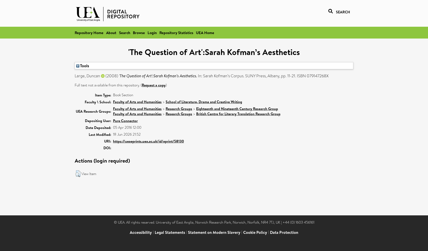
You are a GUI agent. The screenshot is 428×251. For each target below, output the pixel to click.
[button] (77, 173)
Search (124, 32)
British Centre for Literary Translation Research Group (238, 113)
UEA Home (205, 32)
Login (152, 32)
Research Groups (179, 108)
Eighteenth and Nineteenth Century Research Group (237, 108)
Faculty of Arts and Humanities (137, 101)
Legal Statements (170, 232)
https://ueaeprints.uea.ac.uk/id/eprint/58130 (148, 141)
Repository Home (89, 32)
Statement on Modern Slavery (214, 232)
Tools (84, 66)
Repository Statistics (176, 32)
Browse (139, 32)
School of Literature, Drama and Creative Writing (204, 101)
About (111, 32)
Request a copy (154, 85)
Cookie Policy (255, 232)
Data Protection (284, 232)
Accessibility (141, 232)
